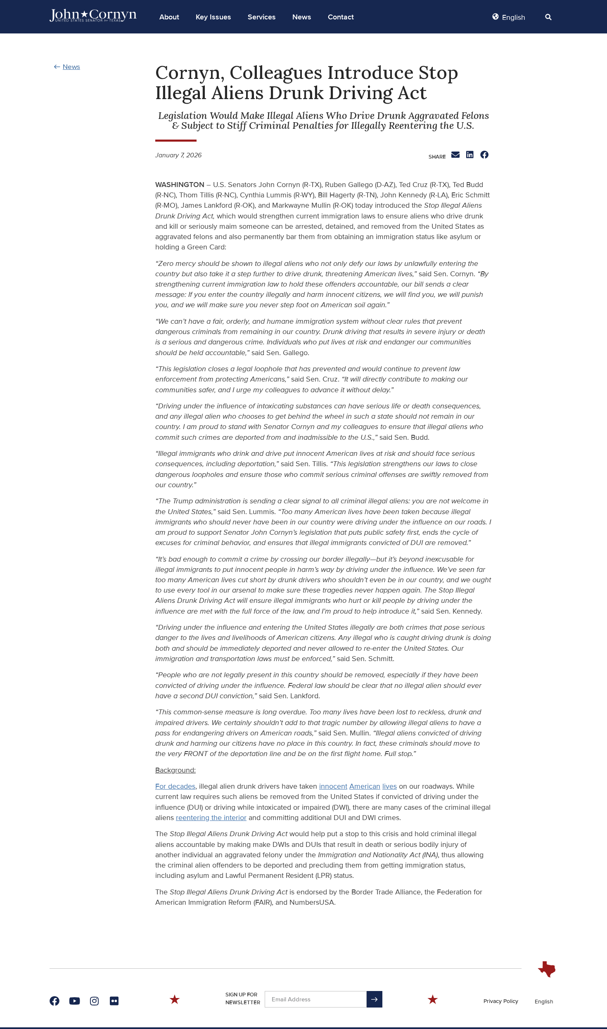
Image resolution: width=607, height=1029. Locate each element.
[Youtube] (74, 1001)
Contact (341, 16)
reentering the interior (211, 817)
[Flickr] (114, 1001)
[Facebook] (54, 1001)
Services (262, 16)
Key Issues (213, 16)
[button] (169, 17)
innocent (333, 786)
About (169, 16)
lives (389, 786)
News (301, 16)
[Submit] (374, 999)
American (364, 786)
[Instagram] (94, 1001)
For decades (175, 786)
